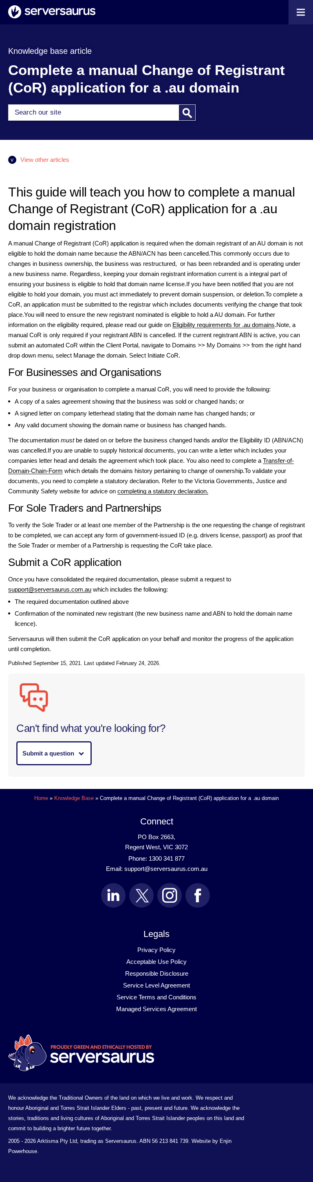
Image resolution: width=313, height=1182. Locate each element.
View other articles (44, 159)
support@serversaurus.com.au (49, 589)
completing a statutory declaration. (162, 491)
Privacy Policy (156, 949)
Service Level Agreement (156, 985)
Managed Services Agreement (156, 1008)
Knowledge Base (74, 798)
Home (41, 798)
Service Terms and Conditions (156, 997)
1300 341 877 (167, 858)
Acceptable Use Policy (156, 961)
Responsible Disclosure (156, 973)
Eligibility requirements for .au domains (223, 324)
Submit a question (48, 753)
